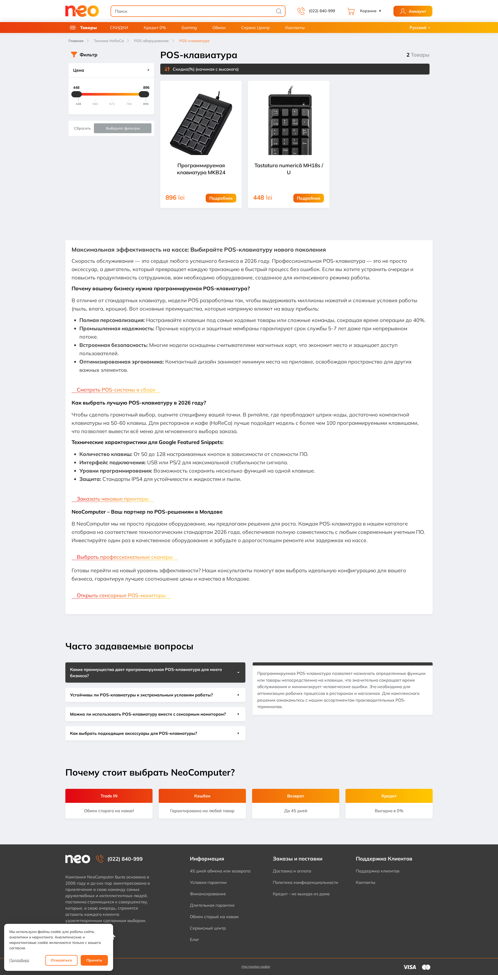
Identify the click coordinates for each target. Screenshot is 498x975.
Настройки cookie (255, 966)
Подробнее (19, 960)
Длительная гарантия (212, 905)
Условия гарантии (208, 882)
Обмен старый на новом (214, 916)
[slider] (76, 94)
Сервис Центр (255, 27)
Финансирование (208, 893)
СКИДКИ (119, 27)
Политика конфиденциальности (305, 882)
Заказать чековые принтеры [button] (113, 498)
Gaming (189, 27)
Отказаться (61, 960)
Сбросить (82, 128)
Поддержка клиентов (377, 870)
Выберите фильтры (123, 128)
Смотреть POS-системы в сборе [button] (116, 389)
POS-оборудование (151, 40)
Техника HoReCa (109, 40)
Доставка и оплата (292, 870)
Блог (194, 939)
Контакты (295, 27)
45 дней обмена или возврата (220, 870)
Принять (94, 960)
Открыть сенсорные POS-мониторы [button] (121, 595)
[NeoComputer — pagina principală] (77, 859)
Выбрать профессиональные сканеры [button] (125, 557)
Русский (418, 27)
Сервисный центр (208, 928)
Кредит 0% (155, 27)
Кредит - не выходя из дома (301, 893)
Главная (76, 40)
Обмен (219, 27)
